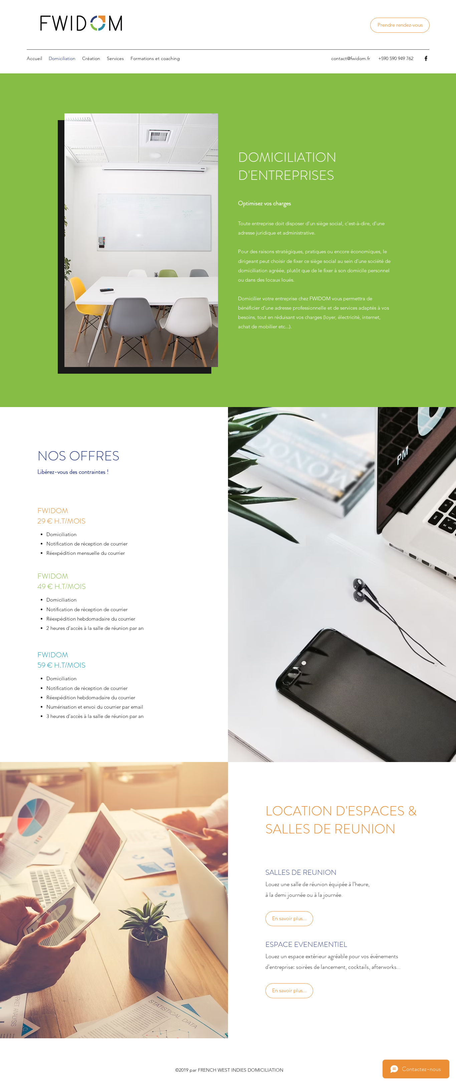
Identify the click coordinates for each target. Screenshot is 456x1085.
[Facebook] (426, 58)
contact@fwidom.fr (350, 58)
